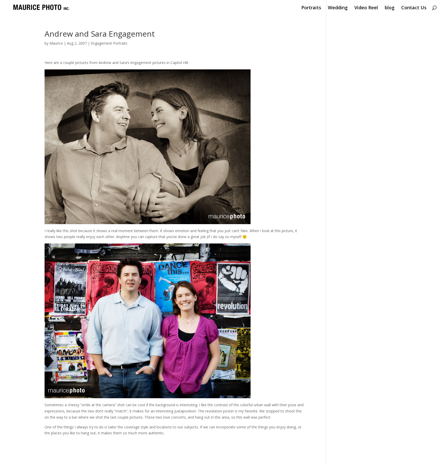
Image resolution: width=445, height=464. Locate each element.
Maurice (56, 43)
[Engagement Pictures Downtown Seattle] (148, 220)
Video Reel (366, 8)
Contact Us (413, 8)
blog (390, 8)
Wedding (338, 8)
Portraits (311, 8)
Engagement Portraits (109, 43)
